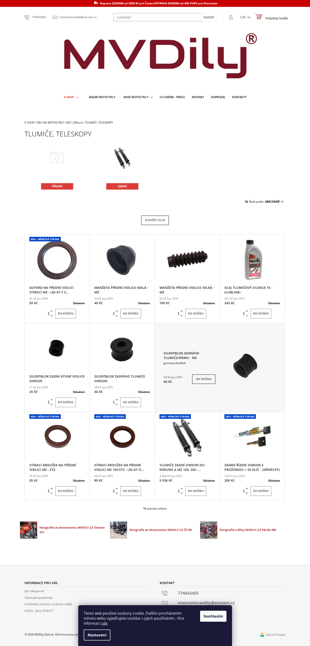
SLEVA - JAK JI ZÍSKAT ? (39, 611)
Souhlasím (213, 616)
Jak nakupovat (34, 591)
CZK (243, 17)
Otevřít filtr (155, 220)
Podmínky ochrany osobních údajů (48, 604)
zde (104, 623)
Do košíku (65, 313)
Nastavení (97, 635)
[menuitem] (71, 97)
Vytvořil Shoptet (276, 635)
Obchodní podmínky (39, 598)
